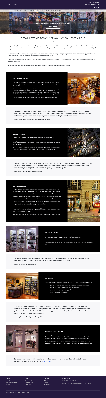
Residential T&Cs (29, 382)
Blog (48, 10)
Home (9, 10)
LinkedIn (99, 7)
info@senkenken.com (92, 5)
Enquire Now (53, 26)
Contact (58, 10)
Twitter (94, 7)
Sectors (23, 10)
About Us (15, 10)
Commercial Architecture (11, 382)
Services (31, 10)
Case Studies (40, 10)
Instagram (97, 7)
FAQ (52, 10)
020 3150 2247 (94, 2)
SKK (13, 4)
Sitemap (27, 386)
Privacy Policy (28, 384)
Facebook (92, 7)
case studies (46, 361)
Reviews (8, 384)
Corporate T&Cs (28, 381)
